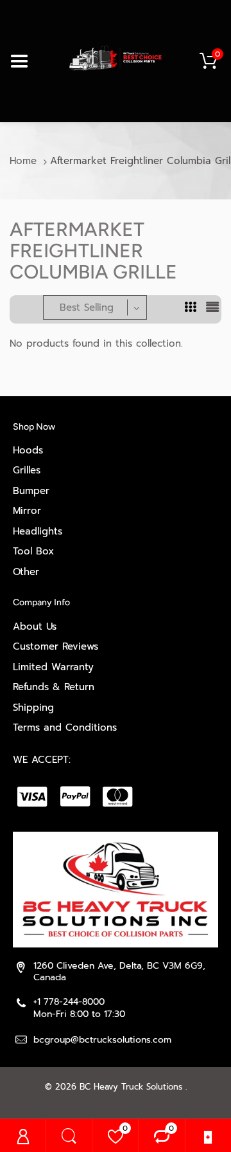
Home (23, 161)
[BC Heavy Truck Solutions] (115, 57)
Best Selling (87, 307)
